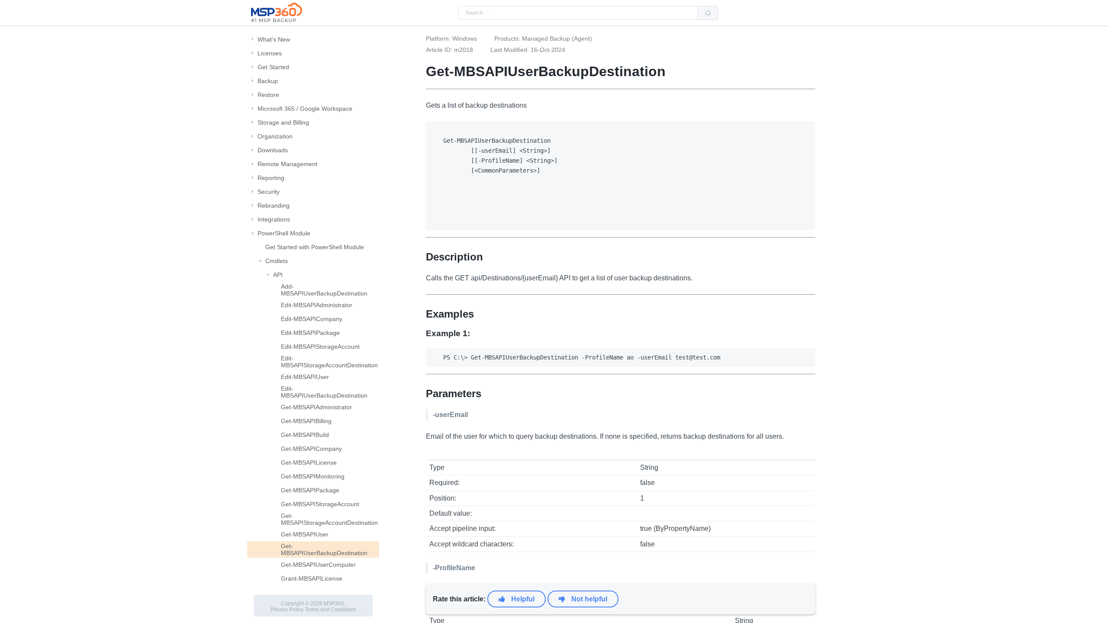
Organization (275, 136)
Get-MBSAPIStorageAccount (320, 504)
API (278, 274)
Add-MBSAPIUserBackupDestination (324, 290)
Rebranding (274, 205)
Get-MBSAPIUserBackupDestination (324, 549)
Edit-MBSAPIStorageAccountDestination (329, 362)
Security (269, 191)
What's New (274, 39)
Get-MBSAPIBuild (305, 434)
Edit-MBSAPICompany (311, 318)
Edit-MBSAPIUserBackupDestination (324, 392)
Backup (268, 80)
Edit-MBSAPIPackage (310, 332)
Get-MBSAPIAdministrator (316, 407)
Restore (268, 94)
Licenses (270, 53)
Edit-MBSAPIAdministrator (316, 305)
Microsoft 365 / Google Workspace (305, 108)
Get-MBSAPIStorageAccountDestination (329, 519)
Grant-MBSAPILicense (311, 578)
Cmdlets (276, 260)
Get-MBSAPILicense (309, 462)
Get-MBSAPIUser (305, 534)
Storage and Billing (283, 122)
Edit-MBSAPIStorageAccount (320, 346)
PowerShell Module (284, 233)
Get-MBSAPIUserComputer (318, 564)
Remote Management (287, 164)
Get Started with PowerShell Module (314, 247)
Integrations (274, 219)
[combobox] (578, 13)
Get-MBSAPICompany (311, 448)
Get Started (273, 67)
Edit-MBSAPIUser (305, 376)
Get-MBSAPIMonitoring (313, 476)
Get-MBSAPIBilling (306, 420)
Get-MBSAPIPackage (310, 490)
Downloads (273, 150)
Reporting (271, 177)
